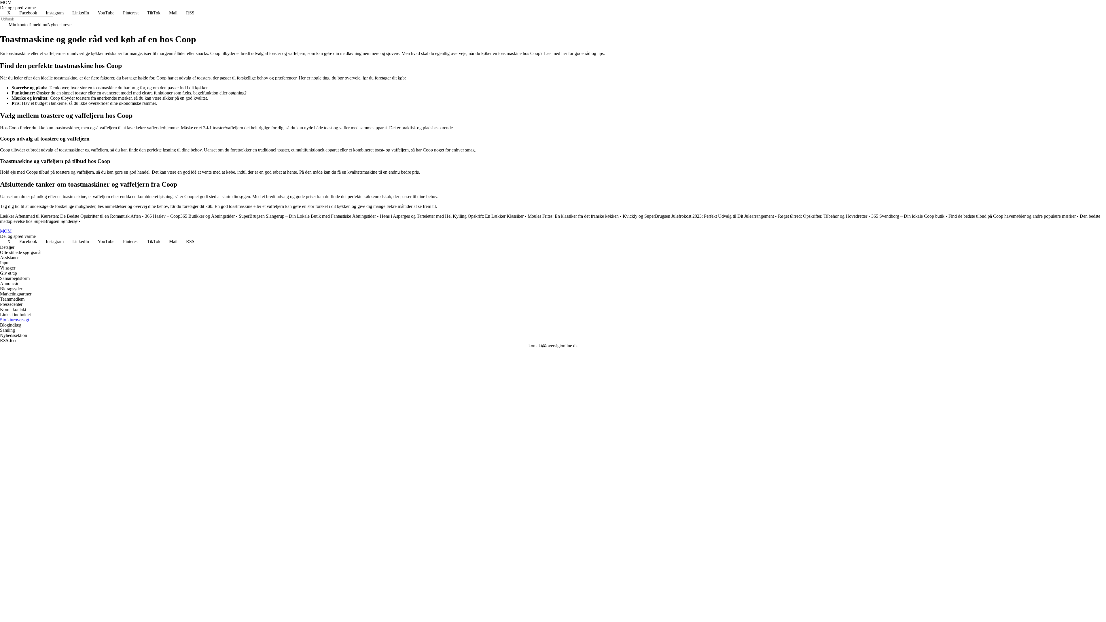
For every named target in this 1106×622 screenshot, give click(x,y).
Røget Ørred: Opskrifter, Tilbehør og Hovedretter (822, 216)
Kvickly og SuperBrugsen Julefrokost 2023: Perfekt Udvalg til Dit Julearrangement (698, 216)
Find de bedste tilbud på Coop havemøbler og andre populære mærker (1012, 216)
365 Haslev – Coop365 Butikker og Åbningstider (190, 216)
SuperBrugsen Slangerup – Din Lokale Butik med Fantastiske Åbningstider (307, 216)
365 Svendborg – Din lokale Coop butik (907, 216)
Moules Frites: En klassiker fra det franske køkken (573, 216)
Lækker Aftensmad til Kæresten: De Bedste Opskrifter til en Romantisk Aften (70, 216)
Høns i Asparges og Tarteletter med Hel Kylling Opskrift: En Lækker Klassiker (452, 216)
